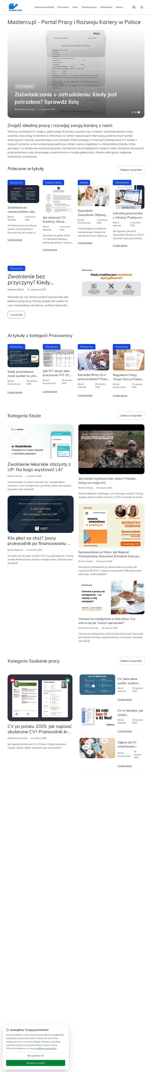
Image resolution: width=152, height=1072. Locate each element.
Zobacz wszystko (131, 169)
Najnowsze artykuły (44, 7)
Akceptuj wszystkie (35, 1063)
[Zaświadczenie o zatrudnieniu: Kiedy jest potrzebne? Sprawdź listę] (76, 73)
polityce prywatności (46, 1048)
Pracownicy (63, 7)
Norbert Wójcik (15, 476)
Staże (75, 7)
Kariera (119, 7)
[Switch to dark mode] (141, 7)
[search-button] (134, 7)
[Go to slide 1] (133, 112)
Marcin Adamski (15, 550)
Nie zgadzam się (35, 1055)
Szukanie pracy (89, 7)
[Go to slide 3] (139, 112)
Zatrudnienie (106, 7)
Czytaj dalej (16, 314)
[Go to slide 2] (136, 112)
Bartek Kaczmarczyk (24, 109)
